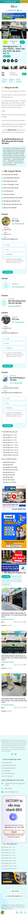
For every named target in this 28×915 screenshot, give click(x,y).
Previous (1, 30)
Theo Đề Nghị (6, 576)
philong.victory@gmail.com (11, 239)
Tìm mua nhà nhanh (6, 762)
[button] (21, 10)
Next (26, 30)
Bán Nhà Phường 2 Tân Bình (10, 469)
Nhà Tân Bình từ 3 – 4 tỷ (10, 435)
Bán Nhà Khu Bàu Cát (8, 472)
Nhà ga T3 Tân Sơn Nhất (10, 207)
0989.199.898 (8, 788)
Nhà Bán (5, 42)
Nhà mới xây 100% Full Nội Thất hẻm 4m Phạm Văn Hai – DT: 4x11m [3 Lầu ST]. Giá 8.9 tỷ (13, 700)
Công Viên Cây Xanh (9, 194)
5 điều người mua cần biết (8, 768)
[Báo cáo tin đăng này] (16, 60)
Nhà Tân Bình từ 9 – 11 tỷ (10, 442)
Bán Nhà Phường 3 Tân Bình (17, 379)
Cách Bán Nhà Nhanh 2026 (8, 765)
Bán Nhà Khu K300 (8, 464)
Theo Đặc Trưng (16, 576)
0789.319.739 (7, 229)
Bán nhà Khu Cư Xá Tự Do (10, 181)
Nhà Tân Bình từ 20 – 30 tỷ (10, 447)
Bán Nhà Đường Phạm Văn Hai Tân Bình (17, 302)
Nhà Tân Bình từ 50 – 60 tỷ (10, 452)
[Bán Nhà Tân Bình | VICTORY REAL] (14, 6)
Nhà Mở (11, 589)
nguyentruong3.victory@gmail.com (13, 392)
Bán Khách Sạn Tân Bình (9, 482)
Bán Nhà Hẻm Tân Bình (13, 42)
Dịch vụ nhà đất (5, 770)
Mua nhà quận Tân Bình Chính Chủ (13, 204)
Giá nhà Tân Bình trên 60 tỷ (10, 455)
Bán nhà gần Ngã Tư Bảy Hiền (11, 178)
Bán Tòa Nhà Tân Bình (9, 479)
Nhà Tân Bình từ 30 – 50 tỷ (10, 450)
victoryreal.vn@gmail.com (11, 792)
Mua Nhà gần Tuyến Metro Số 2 (12, 201)
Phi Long (15, 319)
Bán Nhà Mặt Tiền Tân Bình (10, 467)
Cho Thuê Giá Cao (8, 191)
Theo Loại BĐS (6, 580)
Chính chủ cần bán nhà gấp (11, 187)
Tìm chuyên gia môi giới (7, 773)
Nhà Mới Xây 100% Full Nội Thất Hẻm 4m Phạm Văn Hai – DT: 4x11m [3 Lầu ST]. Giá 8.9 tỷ (13, 615)
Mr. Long (15, 220)
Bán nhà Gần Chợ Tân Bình (11, 174)
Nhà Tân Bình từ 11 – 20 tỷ (10, 445)
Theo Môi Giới (6, 584)
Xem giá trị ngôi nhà (7, 776)
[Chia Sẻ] (12, 60)
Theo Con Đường (17, 580)
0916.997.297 (12, 10)
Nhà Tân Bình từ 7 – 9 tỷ (10, 440)
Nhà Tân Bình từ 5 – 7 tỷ (10, 437)
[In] (8, 60)
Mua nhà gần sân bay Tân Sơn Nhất (13, 197)
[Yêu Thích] (4, 60)
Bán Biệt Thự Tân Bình (9, 474)
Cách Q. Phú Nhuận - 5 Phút (11, 184)
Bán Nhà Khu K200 (8, 477)
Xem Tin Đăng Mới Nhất (18, 223)
